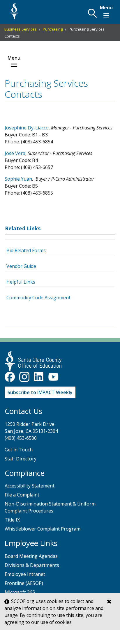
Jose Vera (15, 153)
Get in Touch (19, 449)
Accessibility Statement (29, 486)
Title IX (12, 520)
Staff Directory (20, 458)
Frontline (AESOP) (24, 583)
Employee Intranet (25, 574)
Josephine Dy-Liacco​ (27, 127)
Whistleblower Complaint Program (42, 529)
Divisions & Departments (32, 565)
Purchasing (53, 29)
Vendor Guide (21, 266)
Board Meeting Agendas (31, 556)
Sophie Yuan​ (18, 179)
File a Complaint (22, 495)
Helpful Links (20, 282)
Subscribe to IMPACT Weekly (40, 392)
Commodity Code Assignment (38, 297)
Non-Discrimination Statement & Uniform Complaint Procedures (50, 507)
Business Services (20, 29)
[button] (92, 13)
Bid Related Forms (26, 250)
